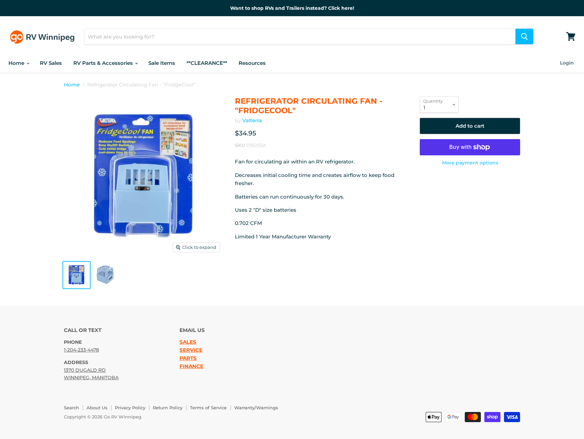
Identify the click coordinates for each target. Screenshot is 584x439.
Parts (188, 358)
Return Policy (167, 407)
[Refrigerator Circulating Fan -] (76, 275)
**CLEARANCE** (207, 63)
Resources (252, 63)
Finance (191, 366)
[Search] (524, 36)
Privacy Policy (130, 407)
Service (190, 350)
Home (17, 63)
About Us (97, 407)
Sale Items (161, 63)
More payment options (470, 162)
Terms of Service (208, 407)
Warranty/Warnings (256, 407)
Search (71, 407)
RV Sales (51, 63)
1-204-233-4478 (81, 350)
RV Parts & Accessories (103, 63)
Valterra (252, 120)
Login (567, 63)
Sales (187, 342)
